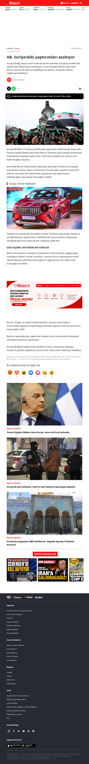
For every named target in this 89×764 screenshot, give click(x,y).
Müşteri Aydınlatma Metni (16, 699)
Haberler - (10, 48)
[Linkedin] (33, 731)
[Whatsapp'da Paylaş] (14, 88)
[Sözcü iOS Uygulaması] (14, 745)
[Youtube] (23, 731)
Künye (9, 676)
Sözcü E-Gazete (12, 656)
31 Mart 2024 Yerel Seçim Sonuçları (19, 611)
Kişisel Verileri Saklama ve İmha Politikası (22, 707)
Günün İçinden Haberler (16, 645)
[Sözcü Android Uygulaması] (28, 745)
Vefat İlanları (11, 684)
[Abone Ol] (76, 48)
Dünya (17, 48)
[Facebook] (14, 731)
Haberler (10, 605)
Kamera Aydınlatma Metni (16, 711)
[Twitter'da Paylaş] (9, 88)
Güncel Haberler (14, 640)
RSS (8, 718)
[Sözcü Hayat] (28, 597)
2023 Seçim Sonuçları (14, 614)
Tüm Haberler (12, 660)
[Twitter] (18, 731)
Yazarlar (10, 618)
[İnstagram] (9, 731)
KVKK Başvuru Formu (14, 714)
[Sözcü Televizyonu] (9, 597)
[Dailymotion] (28, 731)
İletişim (9, 672)
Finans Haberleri (13, 622)
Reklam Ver (11, 680)
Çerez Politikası (12, 703)
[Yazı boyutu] (80, 88)
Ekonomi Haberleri (13, 626)
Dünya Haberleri (13, 633)
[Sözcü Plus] (38, 597)
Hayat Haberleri (12, 629)
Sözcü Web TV (12, 649)
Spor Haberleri (12, 653)
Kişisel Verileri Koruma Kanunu (18, 696)
